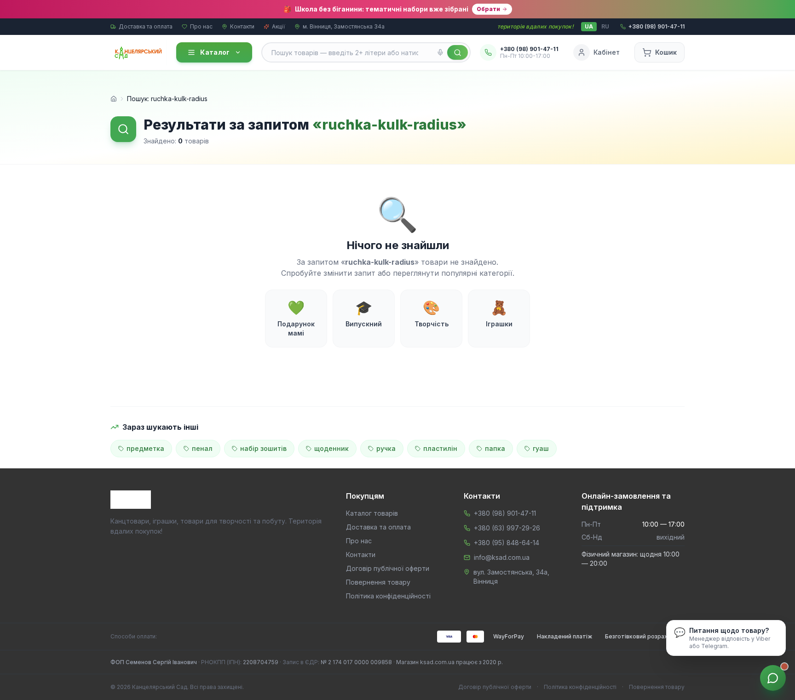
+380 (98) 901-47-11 (505, 513)
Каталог (215, 52)
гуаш (541, 448)
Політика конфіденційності (388, 596)
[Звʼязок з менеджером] (773, 678)
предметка (145, 448)
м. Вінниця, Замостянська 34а (344, 26)
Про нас (201, 26)
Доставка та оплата (146, 26)
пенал (202, 448)
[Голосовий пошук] (440, 52)
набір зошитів (263, 448)
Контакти (242, 26)
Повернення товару (378, 582)
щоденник (331, 448)
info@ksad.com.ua (502, 557)
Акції (278, 26)
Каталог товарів (372, 513)
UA (589, 26)
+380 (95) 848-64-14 (506, 542)
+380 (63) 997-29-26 (507, 528)
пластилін (440, 448)
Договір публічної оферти (387, 568)
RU (605, 26)
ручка (386, 448)
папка (495, 448)
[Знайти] (457, 52)
